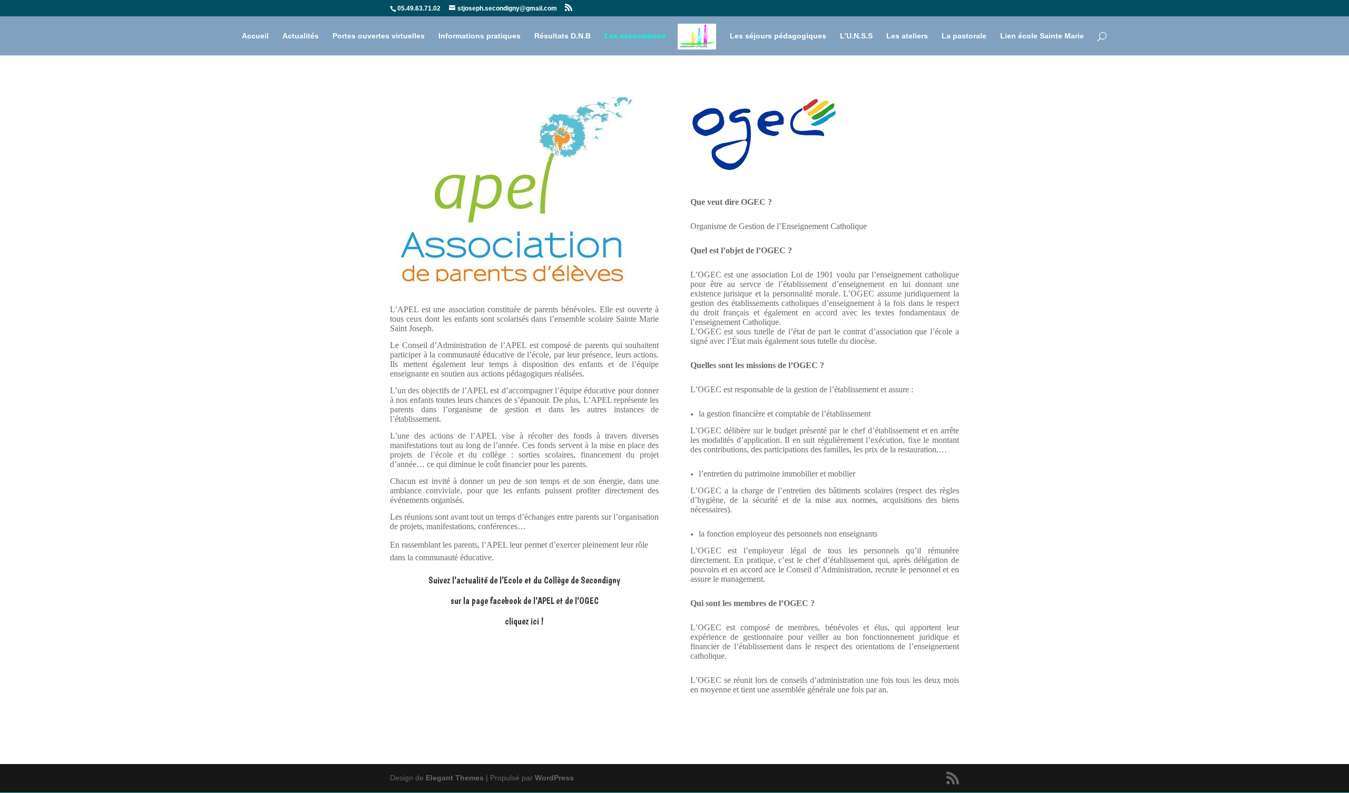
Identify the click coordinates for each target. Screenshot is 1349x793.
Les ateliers (907, 36)
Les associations (635, 36)
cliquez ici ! (524, 621)
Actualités (300, 36)
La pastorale (964, 36)
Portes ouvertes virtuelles (379, 36)
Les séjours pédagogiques (778, 36)
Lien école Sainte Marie (1042, 36)
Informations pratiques (479, 36)
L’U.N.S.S (856, 36)
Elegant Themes (455, 778)
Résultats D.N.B (562, 36)
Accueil (255, 36)
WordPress (554, 778)
